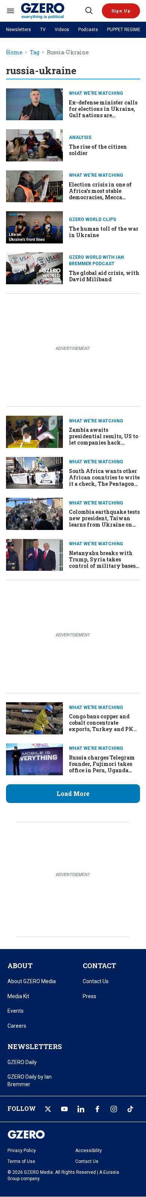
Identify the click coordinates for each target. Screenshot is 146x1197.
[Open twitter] (48, 1109)
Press (89, 996)
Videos (62, 29)
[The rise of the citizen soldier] (34, 144)
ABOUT (20, 965)
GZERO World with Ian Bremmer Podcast (96, 260)
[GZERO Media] (52, 11)
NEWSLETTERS (34, 1046)
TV (43, 29)
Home (14, 52)
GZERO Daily (22, 1062)
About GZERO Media (31, 981)
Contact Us (96, 981)
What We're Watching (96, 93)
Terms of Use (21, 1161)
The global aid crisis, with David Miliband (104, 276)
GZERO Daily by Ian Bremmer (29, 1080)
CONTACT (99, 965)
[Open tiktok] (130, 1109)
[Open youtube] (64, 1109)
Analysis (80, 137)
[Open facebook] (97, 1109)
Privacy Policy (21, 1150)
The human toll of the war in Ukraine (104, 232)
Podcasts (88, 29)
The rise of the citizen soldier (98, 150)
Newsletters (18, 29)
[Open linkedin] (81, 1109)
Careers (16, 1026)
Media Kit (18, 996)
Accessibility (88, 1150)
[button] (121, 10)
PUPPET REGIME (123, 29)
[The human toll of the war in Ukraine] (34, 226)
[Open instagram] (114, 1109)
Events (15, 1011)
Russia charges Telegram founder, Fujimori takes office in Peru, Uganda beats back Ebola (102, 767)
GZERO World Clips (92, 219)
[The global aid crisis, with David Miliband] (34, 268)
